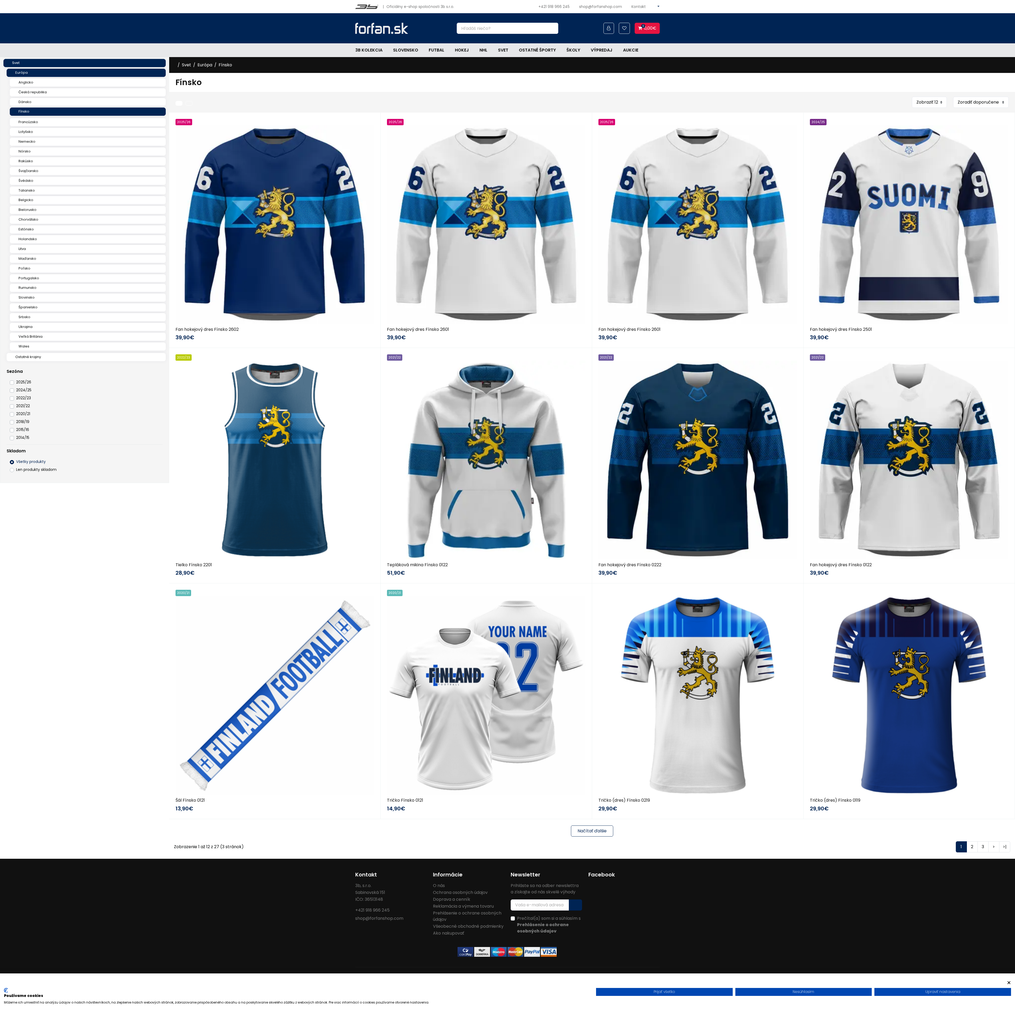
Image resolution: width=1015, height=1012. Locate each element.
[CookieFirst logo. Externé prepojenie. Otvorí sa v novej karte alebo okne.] (6, 990)
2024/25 (23, 390)
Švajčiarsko (28, 170)
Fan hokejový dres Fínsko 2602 (207, 329)
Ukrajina (26, 326)
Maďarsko (27, 258)
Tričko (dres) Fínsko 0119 (835, 800)
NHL (483, 50)
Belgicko (26, 199)
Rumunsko (27, 287)
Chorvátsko (28, 219)
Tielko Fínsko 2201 (194, 565)
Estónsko (26, 229)
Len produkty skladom (36, 469)
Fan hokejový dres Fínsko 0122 (841, 565)
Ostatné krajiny (28, 356)
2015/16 (22, 429)
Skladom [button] (16, 451)
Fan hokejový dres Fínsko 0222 (629, 565)
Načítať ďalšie (592, 831)
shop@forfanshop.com (600, 6)
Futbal (436, 50)
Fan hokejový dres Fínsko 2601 (418, 329)
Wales (24, 346)
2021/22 (23, 405)
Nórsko (25, 151)
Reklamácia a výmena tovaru (463, 906)
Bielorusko (27, 209)
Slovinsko (27, 297)
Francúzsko (28, 121)
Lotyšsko (26, 131)
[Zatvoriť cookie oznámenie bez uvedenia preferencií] (1009, 982)
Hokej (462, 50)
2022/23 (23, 398)
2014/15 (22, 437)
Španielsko (28, 307)
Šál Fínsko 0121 (190, 800)
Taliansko (27, 190)
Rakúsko (26, 161)
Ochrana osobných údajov (460, 892)
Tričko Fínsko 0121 (405, 800)
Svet (503, 50)
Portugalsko (29, 278)
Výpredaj (601, 50)
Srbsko (24, 316)
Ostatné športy (537, 50)
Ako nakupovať (448, 933)
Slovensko (405, 50)
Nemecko (27, 141)
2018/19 (22, 421)
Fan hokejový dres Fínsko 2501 (841, 329)
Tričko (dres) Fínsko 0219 (624, 800)
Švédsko (26, 180)
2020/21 (23, 413)
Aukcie (630, 50)
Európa (21, 72)
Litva (22, 248)
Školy (573, 50)
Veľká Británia (31, 336)
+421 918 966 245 (554, 6)
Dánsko (25, 101)
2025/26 (23, 382)
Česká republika (33, 92)
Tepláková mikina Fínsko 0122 (417, 565)
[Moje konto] (608, 28)
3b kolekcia (368, 50)
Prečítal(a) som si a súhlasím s (549, 924)
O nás (439, 886)
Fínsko (24, 111)
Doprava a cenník (451, 899)
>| (1005, 847)
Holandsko (28, 239)
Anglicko (26, 82)
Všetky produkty (31, 461)
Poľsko (24, 268)
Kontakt (638, 6)
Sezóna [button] (15, 371)
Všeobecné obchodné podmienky (468, 926)
